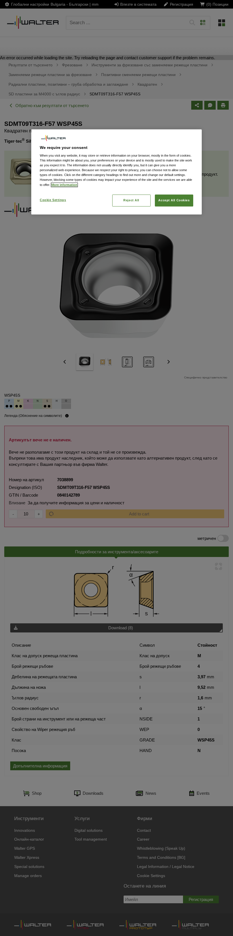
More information (64, 185)
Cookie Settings (53, 200)
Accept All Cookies (174, 200)
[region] (116, 171)
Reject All (131, 200)
